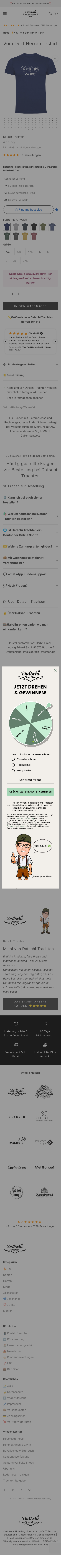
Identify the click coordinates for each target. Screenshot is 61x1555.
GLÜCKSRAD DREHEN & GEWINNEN (30, 791)
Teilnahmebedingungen (17, 826)
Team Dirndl (23, 765)
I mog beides (24, 770)
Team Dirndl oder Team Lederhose (31, 754)
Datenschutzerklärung (25, 818)
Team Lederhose (26, 759)
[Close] (55, 670)
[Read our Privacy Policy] (52, 815)
